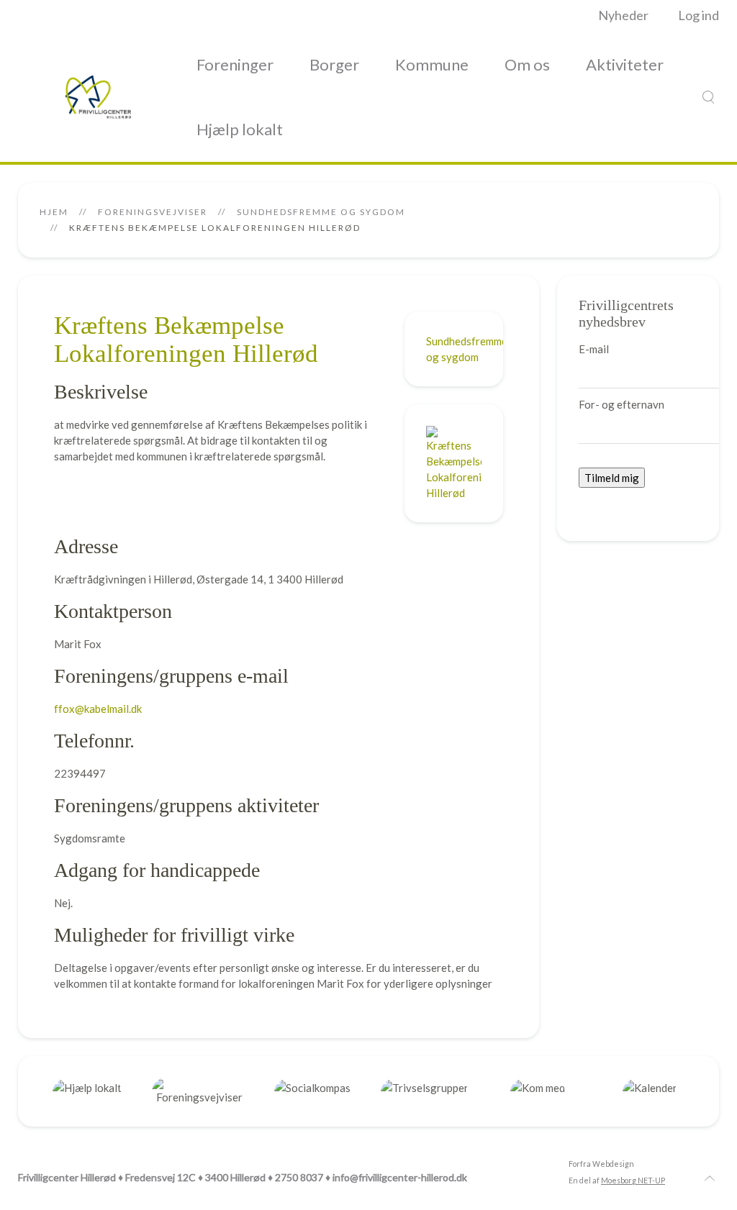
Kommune (432, 64)
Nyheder (623, 15)
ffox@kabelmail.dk (98, 708)
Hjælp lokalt (239, 129)
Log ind (698, 15)
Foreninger (234, 64)
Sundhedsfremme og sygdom (321, 211)
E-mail (594, 348)
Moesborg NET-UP (633, 1180)
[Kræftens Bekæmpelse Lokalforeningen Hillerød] (453, 461)
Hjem (54, 211)
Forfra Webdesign (601, 1163)
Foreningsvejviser (152, 211)
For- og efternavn (621, 404)
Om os (527, 64)
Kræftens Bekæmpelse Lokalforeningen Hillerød (186, 339)
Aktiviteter (625, 64)
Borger (334, 64)
